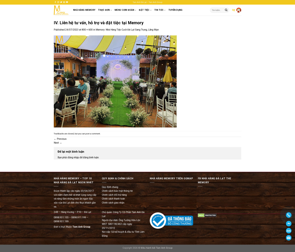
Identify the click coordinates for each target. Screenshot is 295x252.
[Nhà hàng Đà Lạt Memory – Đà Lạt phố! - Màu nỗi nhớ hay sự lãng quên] (61, 10)
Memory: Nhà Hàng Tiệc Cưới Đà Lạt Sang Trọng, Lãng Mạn (127, 29)
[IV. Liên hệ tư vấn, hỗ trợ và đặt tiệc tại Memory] (115, 81)
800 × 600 (87, 29)
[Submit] (226, 10)
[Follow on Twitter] (61, 2)
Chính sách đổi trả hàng (114, 194)
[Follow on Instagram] (58, 2)
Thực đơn (104, 10)
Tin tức (158, 10)
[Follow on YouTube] (67, 2)
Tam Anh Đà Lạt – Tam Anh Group (147, 2)
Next (58, 142)
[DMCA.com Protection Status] (207, 215)
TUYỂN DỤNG (175, 10)
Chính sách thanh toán (113, 198)
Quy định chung (110, 187)
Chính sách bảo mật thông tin (117, 190)
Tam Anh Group (81, 226)
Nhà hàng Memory (84, 10)
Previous (60, 138)
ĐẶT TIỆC (144, 10)
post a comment (92, 134)
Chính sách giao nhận (113, 202)
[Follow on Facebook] (55, 2)
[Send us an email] (64, 2)
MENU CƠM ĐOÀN (124, 10)
